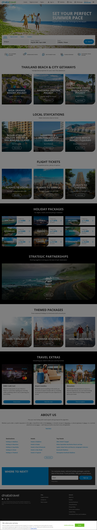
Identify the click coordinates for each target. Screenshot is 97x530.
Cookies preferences (69, 525)
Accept (79, 525)
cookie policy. (33, 528)
